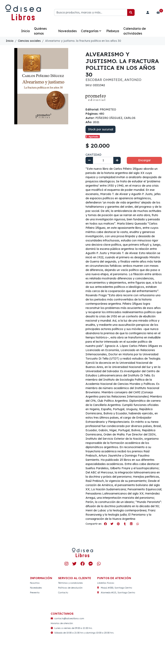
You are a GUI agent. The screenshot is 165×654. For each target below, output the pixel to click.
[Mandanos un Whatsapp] (98, 564)
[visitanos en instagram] (66, 564)
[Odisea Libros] (23, 12)
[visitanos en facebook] (82, 564)
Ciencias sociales (29, 41)
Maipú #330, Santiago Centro (116, 587)
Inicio (25, 31)
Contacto (63, 592)
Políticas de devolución (70, 587)
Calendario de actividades (134, 31)
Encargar (144, 160)
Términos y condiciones (70, 582)
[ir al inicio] (82, 553)
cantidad (93, 154)
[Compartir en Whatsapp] (137, 524)
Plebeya (112, 31)
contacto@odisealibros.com (69, 618)
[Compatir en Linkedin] (131, 524)
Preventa (34, 592)
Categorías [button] (89, 31)
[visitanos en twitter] (74, 564)
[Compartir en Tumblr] (125, 524)
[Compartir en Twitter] (112, 524)
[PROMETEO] (96, 97)
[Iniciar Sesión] (147, 12)
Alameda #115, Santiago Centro (118, 592)
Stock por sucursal (100, 129)
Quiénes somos (40, 31)
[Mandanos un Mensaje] (90, 564)
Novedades (67, 31)
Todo (13, 31)
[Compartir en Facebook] (105, 524)
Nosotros (35, 582)
